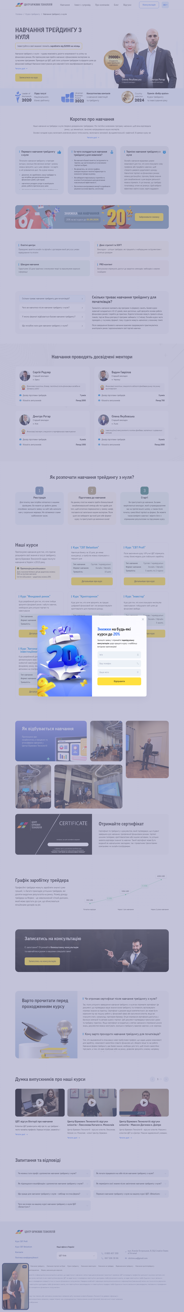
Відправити (119, 681)
